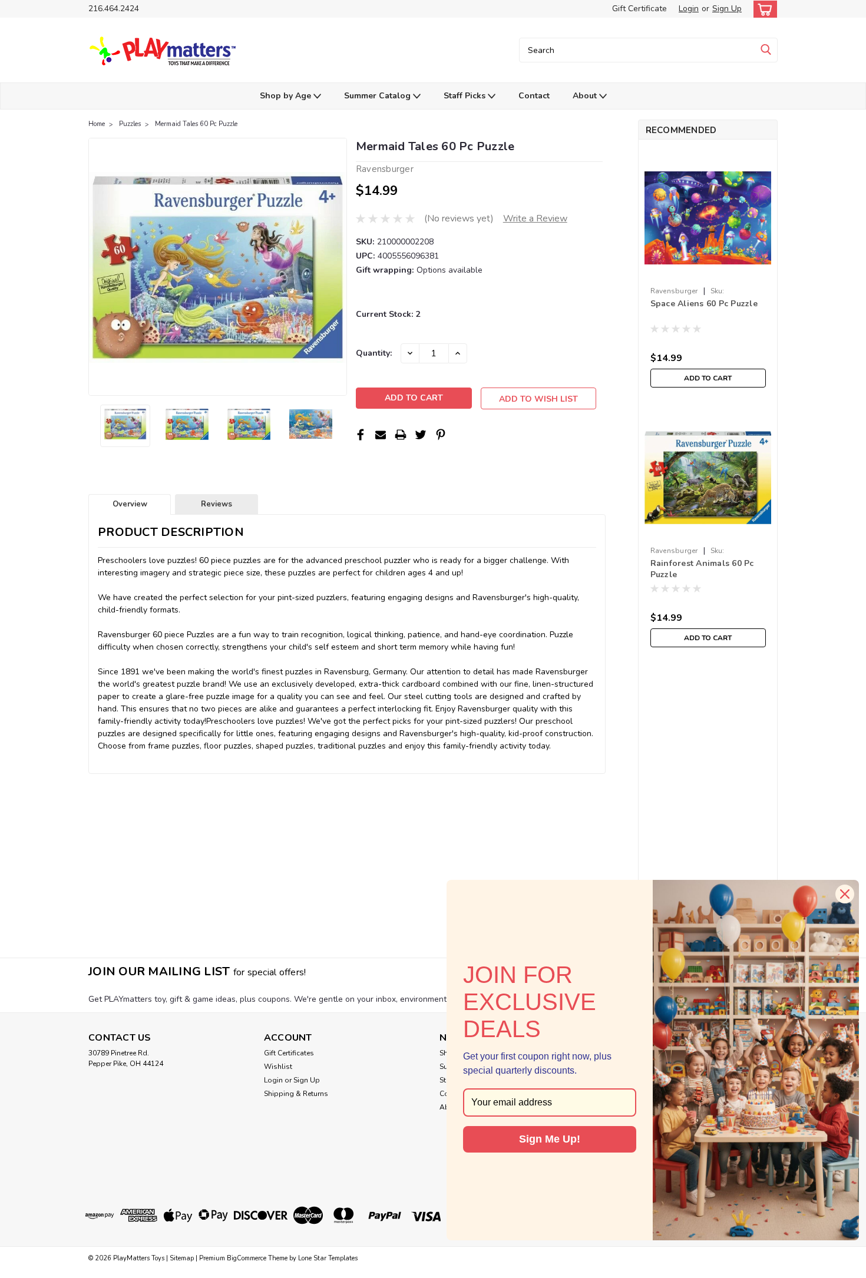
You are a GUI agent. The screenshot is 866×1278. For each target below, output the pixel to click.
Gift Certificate (639, 8)
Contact (534, 95)
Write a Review (535, 218)
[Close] (845, 894)
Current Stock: (388, 314)
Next (336, 266)
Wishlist (278, 1066)
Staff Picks (466, 95)
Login (689, 8)
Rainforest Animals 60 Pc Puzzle (702, 569)
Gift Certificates (289, 1053)
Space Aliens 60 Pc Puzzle (704, 303)
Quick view (708, 272)
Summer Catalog (378, 95)
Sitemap (182, 1258)
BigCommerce (246, 1258)
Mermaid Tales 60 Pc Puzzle (196, 124)
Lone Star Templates (328, 1258)
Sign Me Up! (549, 1139)
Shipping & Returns (296, 1093)
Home (96, 124)
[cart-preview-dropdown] (763, 9)
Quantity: (374, 353)
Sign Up (727, 8)
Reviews (216, 504)
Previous (98, 266)
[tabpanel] (708, 270)
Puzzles (130, 124)
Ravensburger (674, 291)
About (586, 95)
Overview (130, 504)
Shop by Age (286, 95)
